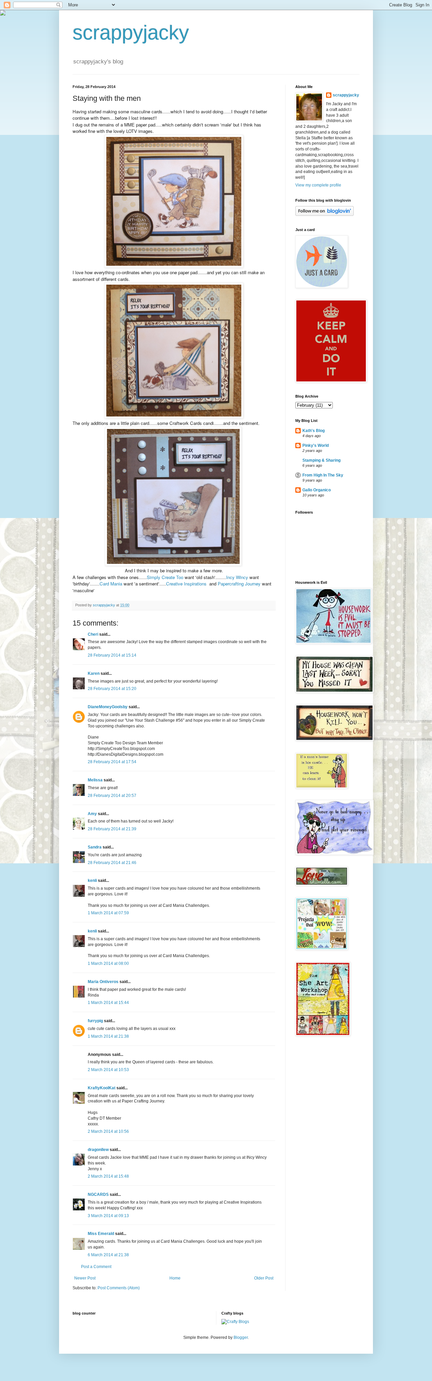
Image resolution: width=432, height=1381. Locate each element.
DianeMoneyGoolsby (108, 706)
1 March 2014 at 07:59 (108, 913)
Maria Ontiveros (103, 981)
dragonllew (98, 1149)
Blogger (241, 1337)
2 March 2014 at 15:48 (108, 1176)
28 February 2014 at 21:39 (112, 829)
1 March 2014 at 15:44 (108, 1002)
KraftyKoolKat (101, 1088)
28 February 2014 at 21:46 (112, 862)
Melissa (95, 780)
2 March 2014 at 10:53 (108, 1069)
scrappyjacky (131, 32)
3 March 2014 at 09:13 (108, 1215)
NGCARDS (98, 1194)
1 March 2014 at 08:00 (108, 963)
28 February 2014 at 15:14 (112, 655)
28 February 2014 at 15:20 (112, 688)
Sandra (95, 847)
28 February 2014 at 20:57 (112, 795)
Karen (94, 673)
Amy (92, 813)
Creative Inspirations (186, 583)
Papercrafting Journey (239, 583)
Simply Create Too (165, 577)
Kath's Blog (313, 430)
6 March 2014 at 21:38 (108, 1255)
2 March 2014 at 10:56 (108, 1131)
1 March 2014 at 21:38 (108, 1036)
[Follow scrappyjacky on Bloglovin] (324, 214)
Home (175, 1278)
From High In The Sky (322, 475)
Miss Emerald (101, 1233)
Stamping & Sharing (321, 460)
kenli (92, 880)
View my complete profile (318, 185)
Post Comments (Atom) (119, 1288)
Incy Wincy (237, 577)
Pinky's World (315, 445)
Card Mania (111, 583)
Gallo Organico (316, 490)
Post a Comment (96, 1266)
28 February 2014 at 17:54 (112, 761)
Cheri (93, 634)
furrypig (95, 1020)
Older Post (263, 1278)
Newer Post (85, 1278)
